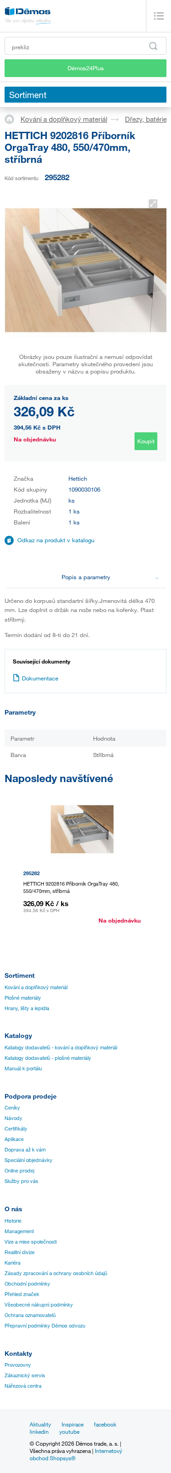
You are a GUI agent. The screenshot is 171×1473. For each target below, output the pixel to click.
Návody (13, 1118)
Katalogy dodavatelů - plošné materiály (48, 1058)
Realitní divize (20, 1252)
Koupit (146, 441)
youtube (69, 1431)
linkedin (39, 1431)
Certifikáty (16, 1128)
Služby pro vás (21, 1181)
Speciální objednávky (28, 1160)
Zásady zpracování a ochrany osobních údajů (56, 1273)
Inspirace (72, 1424)
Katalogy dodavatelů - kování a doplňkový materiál (61, 1047)
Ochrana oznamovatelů (30, 1315)
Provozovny (18, 1365)
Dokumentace (40, 678)
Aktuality (40, 1424)
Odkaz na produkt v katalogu (55, 540)
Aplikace (14, 1139)
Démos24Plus (85, 68)
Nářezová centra (23, 1386)
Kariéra (13, 1263)
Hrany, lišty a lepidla (27, 1008)
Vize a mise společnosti (31, 1242)
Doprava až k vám (25, 1149)
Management (19, 1231)
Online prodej (19, 1170)
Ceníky (12, 1108)
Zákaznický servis (25, 1375)
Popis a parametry (86, 577)
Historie (13, 1221)
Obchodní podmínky (27, 1284)
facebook (105, 1424)
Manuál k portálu (23, 1068)
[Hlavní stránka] (13, 118)
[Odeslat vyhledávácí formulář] (153, 46)
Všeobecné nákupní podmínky (39, 1305)
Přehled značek (22, 1294)
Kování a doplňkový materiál (64, 119)
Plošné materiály (23, 998)
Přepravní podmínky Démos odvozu (45, 1326)
